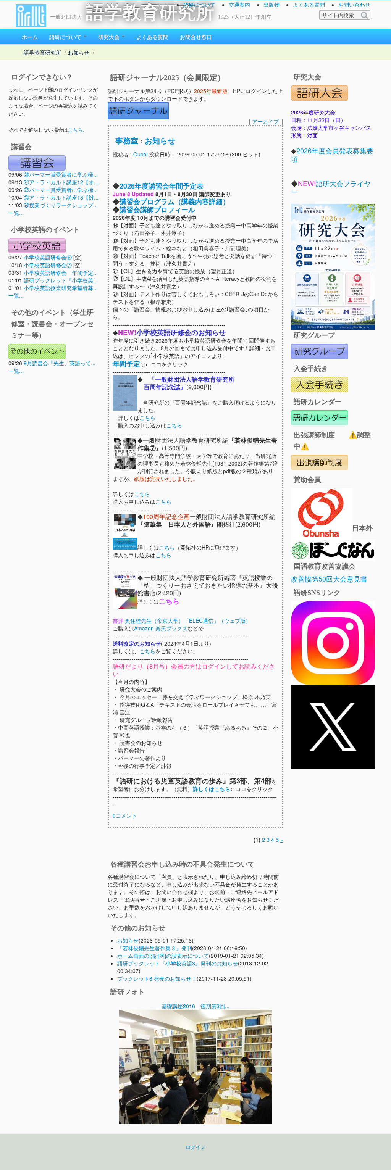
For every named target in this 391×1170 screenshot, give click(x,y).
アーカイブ (265, 121)
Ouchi (140, 154)
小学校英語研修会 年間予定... (61, 272)
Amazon (144, 628)
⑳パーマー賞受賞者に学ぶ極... (61, 174)
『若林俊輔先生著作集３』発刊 (154, 948)
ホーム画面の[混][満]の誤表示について (163, 955)
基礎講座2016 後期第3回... (195, 1006)
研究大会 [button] (109, 36)
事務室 (126, 141)
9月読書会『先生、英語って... (59, 363)
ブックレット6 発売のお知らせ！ (157, 978)
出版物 (271, 4)
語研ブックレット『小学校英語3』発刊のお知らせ (177, 963)
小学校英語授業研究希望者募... (61, 288)
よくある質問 (309, 4)
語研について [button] (66, 36)
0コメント (125, 815)
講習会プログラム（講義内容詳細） (174, 201)
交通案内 (239, 4)
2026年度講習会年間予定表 (162, 186)
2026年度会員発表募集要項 (332, 154)
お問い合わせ (354, 4)
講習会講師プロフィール (157, 209)
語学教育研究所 (150, 12)
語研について (199, 4)
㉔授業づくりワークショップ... (61, 205)
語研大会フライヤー (331, 187)
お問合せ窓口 (196, 36)
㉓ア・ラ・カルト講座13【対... (61, 197)
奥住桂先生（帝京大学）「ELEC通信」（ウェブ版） (187, 620)
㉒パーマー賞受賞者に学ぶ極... (61, 189)
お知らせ (78, 52)
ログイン (195, 1147)
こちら (75, 129)
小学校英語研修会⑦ (48, 265)
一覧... (16, 212)
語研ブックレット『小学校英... (61, 280)
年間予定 (126, 364)
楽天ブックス (171, 628)
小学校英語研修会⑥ (48, 257)
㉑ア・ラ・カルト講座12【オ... (61, 182)
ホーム (30, 36)
